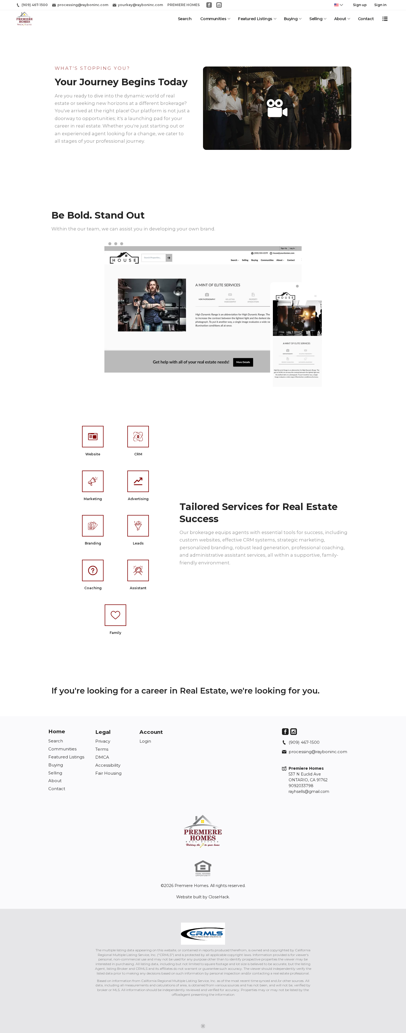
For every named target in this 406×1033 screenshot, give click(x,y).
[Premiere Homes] (203, 831)
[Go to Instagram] (219, 5)
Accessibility (107, 765)
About (340, 18)
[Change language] (338, 5)
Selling (316, 18)
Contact (366, 18)
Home (56, 731)
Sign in (380, 5)
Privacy (102, 741)
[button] (277, 108)
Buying (290, 18)
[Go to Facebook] (209, 5)
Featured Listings (255, 18)
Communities (213, 18)
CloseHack (219, 896)
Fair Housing (108, 773)
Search (185, 18)
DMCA (102, 757)
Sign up (360, 5)
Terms (101, 749)
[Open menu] (385, 18)
